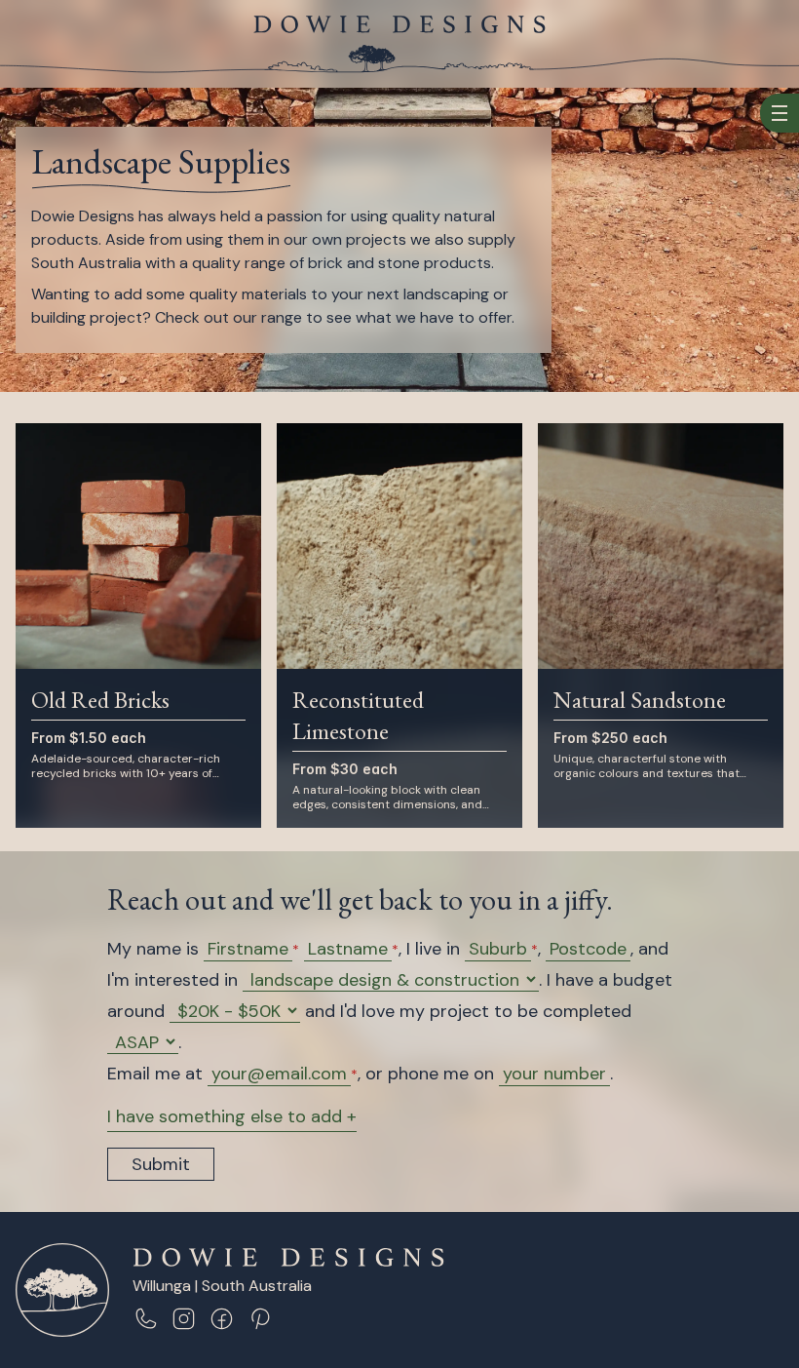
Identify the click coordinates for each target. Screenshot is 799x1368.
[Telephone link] (146, 1319)
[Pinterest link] (260, 1319)
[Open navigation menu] (779, 113)
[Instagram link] (184, 1319)
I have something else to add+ (232, 1116)
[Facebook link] (222, 1319)
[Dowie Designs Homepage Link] (399, 24)
